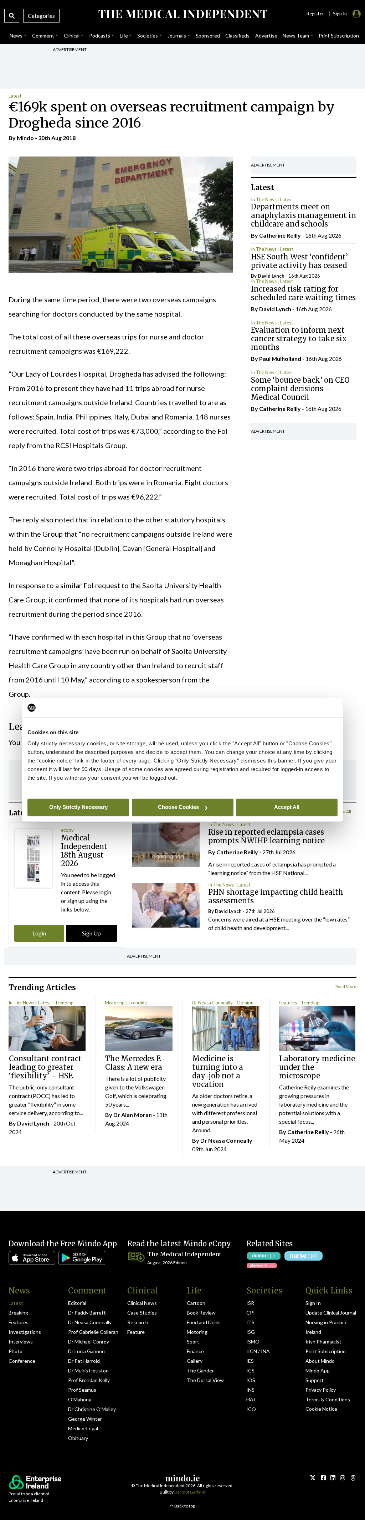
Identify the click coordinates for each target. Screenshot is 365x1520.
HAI (250, 1399)
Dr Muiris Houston (88, 1370)
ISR (250, 1303)
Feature (136, 1332)
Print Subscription (325, 1351)
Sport (193, 1341)
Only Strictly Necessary (78, 807)
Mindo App (317, 1370)
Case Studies (142, 1313)
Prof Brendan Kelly (89, 1380)
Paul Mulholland (280, 358)
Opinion (245, 1002)
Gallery (194, 1361)
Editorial (77, 1303)
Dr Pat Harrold (84, 1361)
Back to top (184, 1506)
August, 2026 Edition (167, 1262)
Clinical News (142, 1303)
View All (343, 811)
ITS (250, 1322)
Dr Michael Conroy (88, 1341)
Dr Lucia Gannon (86, 1351)
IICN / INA (258, 1351)
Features (288, 1002)
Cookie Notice (321, 1409)
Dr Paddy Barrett (87, 1313)
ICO (251, 1409)
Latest (15, 96)
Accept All (286, 807)
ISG (250, 1332)
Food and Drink (203, 1322)
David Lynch (271, 276)
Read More (345, 986)
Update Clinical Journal (330, 1313)
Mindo (25, 137)
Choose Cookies (178, 807)
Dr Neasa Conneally (212, 1002)
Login (39, 933)
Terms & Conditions (327, 1399)
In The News (264, 199)
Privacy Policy (320, 1390)
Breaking (18, 1313)
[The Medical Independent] (182, 14)
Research (137, 1322)
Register (315, 13)
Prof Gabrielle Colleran (93, 1332)
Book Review (201, 1313)
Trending (64, 1002)
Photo (15, 1351)
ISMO (252, 1341)
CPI (250, 1313)
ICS (250, 1370)
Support (314, 1380)
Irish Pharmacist (323, 1341)
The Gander (200, 1370)
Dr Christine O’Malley (92, 1409)
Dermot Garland (189, 1492)
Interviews (21, 1341)
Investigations (25, 1332)
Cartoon (196, 1303)
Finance (195, 1351)
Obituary (78, 1438)
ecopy (67, 830)
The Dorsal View (205, 1380)
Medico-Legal (83, 1428)
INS (250, 1390)
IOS (250, 1380)
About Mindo (320, 1361)
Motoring (114, 1002)
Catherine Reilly (280, 235)
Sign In (313, 1303)
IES (250, 1361)
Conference (22, 1361)
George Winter (85, 1419)
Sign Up (91, 933)
